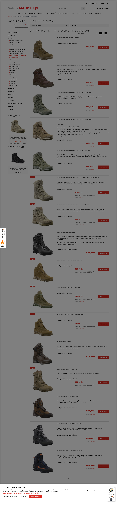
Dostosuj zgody (23, 496)
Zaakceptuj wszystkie (35, 496)
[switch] (111, 499)
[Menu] (114, 488)
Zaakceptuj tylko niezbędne (10, 496)
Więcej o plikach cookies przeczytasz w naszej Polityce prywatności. (21, 493)
